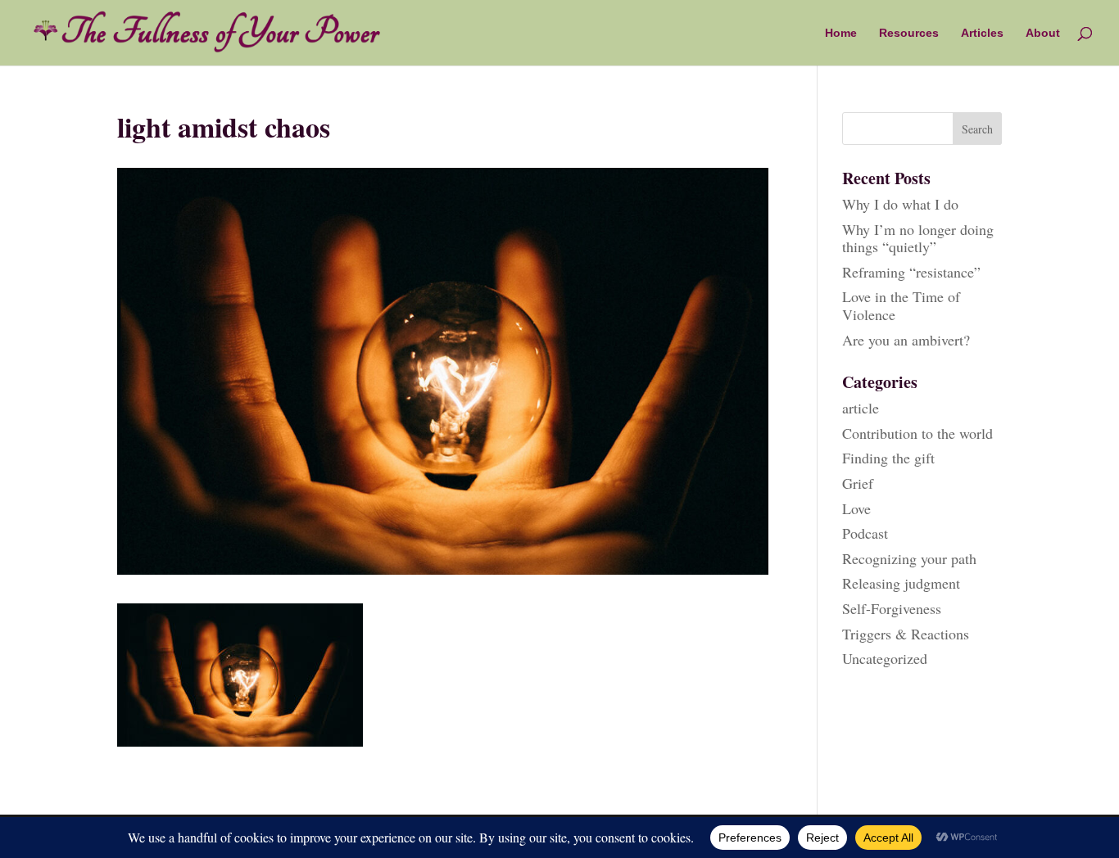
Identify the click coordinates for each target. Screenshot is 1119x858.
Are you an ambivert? (906, 340)
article (860, 408)
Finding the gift (888, 457)
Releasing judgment (901, 583)
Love (856, 508)
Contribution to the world (917, 433)
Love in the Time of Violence (901, 305)
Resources (909, 33)
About (1043, 33)
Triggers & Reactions (905, 634)
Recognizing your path (909, 558)
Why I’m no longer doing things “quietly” (918, 238)
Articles (982, 33)
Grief (857, 483)
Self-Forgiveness (891, 608)
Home (841, 33)
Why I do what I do (900, 204)
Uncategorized (884, 658)
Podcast (865, 533)
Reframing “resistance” (911, 272)
